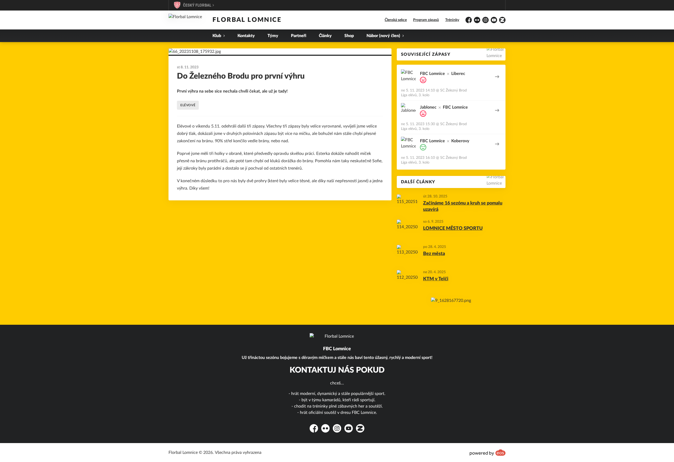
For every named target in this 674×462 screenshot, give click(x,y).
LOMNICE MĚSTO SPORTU (453, 228)
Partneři (298, 36)
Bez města (434, 253)
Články (325, 36)
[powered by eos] (488, 452)
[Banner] (451, 300)
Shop (349, 36)
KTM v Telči (435, 279)
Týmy (272, 36)
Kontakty (246, 36)
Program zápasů (426, 20)
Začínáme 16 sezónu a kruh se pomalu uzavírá (462, 206)
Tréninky (452, 20)
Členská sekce (396, 20)
